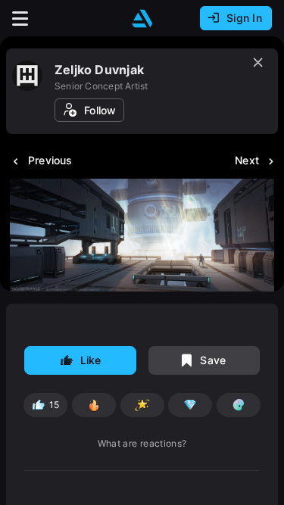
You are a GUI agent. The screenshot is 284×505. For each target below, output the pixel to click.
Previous (50, 160)
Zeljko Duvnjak (99, 69)
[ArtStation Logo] (142, 18)
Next (247, 160)
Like (90, 360)
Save (213, 360)
